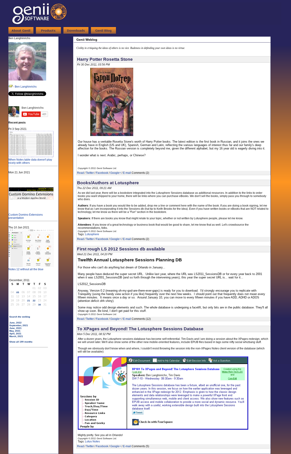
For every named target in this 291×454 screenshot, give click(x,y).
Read (80, 172)
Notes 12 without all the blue (25, 269)
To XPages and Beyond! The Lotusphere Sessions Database (140, 328)
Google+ (115, 172)
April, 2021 (15, 333)
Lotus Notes (92, 441)
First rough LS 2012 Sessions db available (121, 249)
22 (34, 300)
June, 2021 (15, 328)
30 (39, 304)
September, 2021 (18, 325)
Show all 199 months (21, 341)
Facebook (102, 172)
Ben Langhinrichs (26, 86)
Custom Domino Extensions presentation (25, 216)
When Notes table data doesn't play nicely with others (30, 161)
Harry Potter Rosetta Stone (105, 59)
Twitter (90, 172)
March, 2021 (16, 336)
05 (17, 292)
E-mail (127, 172)
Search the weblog (19, 316)
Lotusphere (92, 234)
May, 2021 (14, 331)
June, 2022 (15, 322)
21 (28, 300)
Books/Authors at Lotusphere (108, 182)
